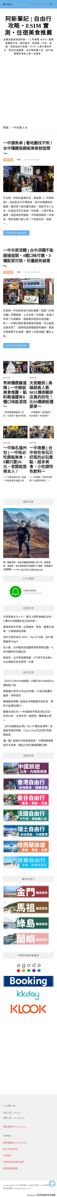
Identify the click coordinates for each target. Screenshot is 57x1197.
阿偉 (18, 160)
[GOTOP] (52, 1184)
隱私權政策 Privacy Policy (14, 1127)
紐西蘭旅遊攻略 (10, 1168)
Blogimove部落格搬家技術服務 (41, 1195)
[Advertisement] (28, 92)
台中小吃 (8, 160)
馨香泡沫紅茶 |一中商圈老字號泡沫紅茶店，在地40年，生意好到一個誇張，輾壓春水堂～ (28, 715)
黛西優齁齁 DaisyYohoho (15, 1142)
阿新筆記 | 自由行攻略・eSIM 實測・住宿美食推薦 (28, 26)
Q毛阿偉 (7, 1155)
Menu (9, 4)
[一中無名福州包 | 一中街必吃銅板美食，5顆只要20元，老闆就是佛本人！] (15, 432)
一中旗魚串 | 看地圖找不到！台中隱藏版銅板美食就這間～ (28, 148)
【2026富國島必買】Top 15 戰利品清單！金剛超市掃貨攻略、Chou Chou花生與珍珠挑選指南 (28, 730)
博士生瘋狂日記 (10, 1149)
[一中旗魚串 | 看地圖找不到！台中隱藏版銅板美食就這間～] (28, 179)
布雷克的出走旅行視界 (13, 1161)
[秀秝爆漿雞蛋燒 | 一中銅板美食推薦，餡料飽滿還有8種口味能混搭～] (15, 367)
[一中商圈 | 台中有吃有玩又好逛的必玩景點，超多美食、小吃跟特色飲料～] (41, 432)
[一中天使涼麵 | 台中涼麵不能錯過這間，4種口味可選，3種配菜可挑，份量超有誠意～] (28, 291)
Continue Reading (16, 233)
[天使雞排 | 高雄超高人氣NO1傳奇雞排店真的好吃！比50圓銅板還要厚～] (41, 367)
